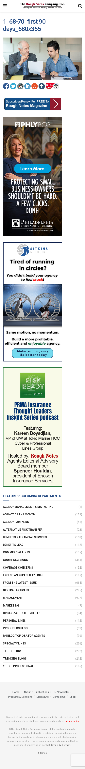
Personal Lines (14, 620)
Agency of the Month (19, 514)
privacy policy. (72, 721)
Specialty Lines (14, 643)
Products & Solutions (20, 696)
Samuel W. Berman (60, 745)
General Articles (16, 590)
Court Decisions (15, 559)
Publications (42, 692)
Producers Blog (15, 628)
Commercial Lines (16, 552)
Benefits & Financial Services (25, 537)
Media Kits (43, 696)
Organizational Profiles (22, 613)
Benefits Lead (13, 544)
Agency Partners (16, 522)
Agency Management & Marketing (28, 506)
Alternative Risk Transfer (22, 529)
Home (15, 692)
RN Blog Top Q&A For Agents (24, 635)
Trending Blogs (15, 658)
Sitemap (42, 753)
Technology (12, 651)
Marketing (11, 605)
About (27, 692)
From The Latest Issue (20, 582)
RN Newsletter (61, 692)
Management (13, 597)
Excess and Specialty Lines (23, 575)
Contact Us (59, 696)
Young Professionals (19, 666)
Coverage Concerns (18, 567)
